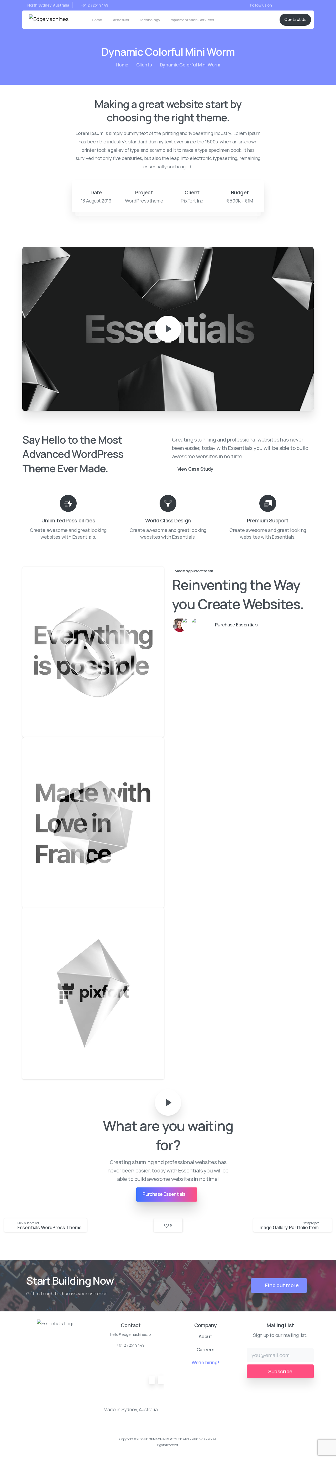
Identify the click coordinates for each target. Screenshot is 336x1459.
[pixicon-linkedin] (84, 1335)
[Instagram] (308, 5)
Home (122, 64)
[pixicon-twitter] (64, 1335)
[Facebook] (277, 5)
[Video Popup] (168, 1102)
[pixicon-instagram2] (74, 1335)
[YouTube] (293, 5)
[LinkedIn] (300, 5)
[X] (285, 5)
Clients (144, 64)
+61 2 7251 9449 (94, 5)
